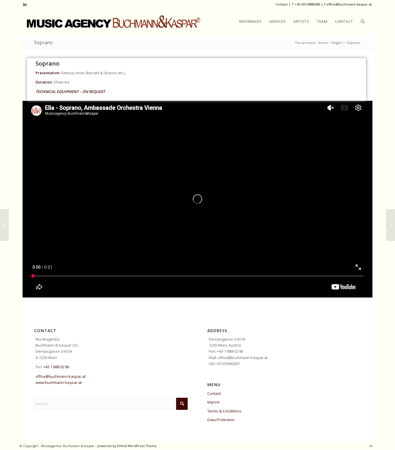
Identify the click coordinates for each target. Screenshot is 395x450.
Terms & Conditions (224, 411)
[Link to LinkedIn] (25, 4)
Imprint (213, 402)
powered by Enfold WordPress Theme (127, 446)
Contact (282, 4)
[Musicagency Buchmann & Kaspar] (113, 21)
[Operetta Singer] (4, 225)
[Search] (362, 21)
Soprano (43, 42)
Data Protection (221, 419)
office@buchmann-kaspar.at (349, 4)
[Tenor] (390, 225)
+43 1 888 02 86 (56, 366)
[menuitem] (250, 21)
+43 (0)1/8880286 (307, 4)
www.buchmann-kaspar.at (59, 382)
